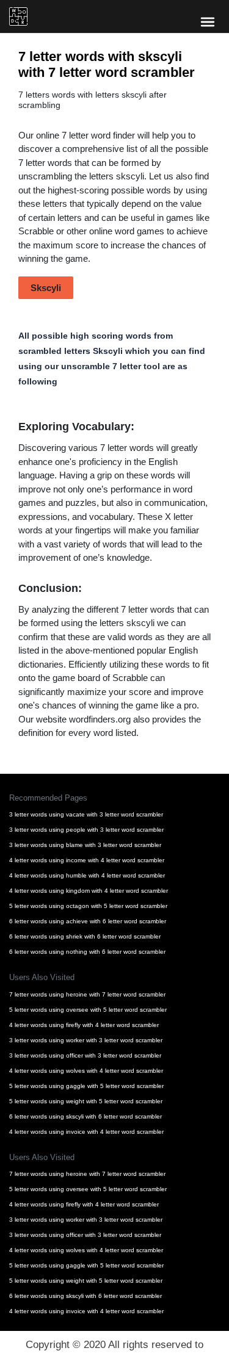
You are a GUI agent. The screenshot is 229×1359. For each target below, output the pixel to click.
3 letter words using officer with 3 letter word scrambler (85, 1055)
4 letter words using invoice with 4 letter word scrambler (86, 1131)
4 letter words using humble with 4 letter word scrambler (87, 875)
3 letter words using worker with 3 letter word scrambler (85, 1040)
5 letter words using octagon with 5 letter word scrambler (88, 906)
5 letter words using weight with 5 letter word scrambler (85, 1101)
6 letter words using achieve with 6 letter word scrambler (87, 921)
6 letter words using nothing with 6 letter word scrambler (87, 951)
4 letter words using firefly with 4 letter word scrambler (84, 1025)
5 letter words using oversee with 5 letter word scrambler (88, 1009)
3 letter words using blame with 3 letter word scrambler (85, 845)
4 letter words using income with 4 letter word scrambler (86, 860)
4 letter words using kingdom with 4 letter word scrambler (88, 890)
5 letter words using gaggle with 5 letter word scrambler (86, 1086)
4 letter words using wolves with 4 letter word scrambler (86, 1070)
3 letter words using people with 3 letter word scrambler (86, 829)
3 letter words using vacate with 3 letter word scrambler (86, 814)
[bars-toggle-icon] (207, 21)
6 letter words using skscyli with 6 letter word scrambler (85, 1116)
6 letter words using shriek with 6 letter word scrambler (85, 936)
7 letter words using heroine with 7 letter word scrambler (87, 994)
